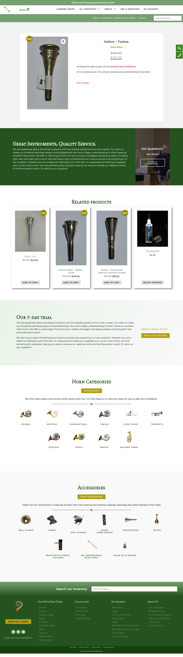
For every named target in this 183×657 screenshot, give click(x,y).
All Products (88, 9)
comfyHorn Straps (105, 531)
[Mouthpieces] (131, 520)
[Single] (105, 414)
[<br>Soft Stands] (78, 520)
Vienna (104, 447)
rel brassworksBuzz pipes (91, 556)
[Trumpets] (157, 414)
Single (105, 424)
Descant (54, 447)
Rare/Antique (78, 424)
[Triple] (79, 437)
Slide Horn (131, 424)
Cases (52, 530)
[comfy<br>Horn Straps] (105, 520)
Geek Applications (97, 651)
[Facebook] (18, 632)
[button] (63, 41)
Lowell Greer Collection (123, 66)
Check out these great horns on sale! (92, 2)
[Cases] (52, 520)
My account (151, 9)
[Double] (26, 414)
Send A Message (152, 163)
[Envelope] (13, 632)
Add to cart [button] (30, 282)
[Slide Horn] (131, 414)
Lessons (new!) (65, 9)
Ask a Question (129, 9)
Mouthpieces (121, 18)
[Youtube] (23, 632)
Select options (152, 282)
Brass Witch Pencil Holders (58, 556)
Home (96, 18)
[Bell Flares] (26, 520)
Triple (79, 447)
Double (26, 424)
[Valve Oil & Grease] (125, 545)
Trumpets (157, 424)
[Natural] (52, 414)
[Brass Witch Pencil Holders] (58, 545)
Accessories (106, 18)
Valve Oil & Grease (125, 555)
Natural (52, 424)
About (108, 9)
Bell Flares (26, 530)
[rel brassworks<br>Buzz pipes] (91, 545)
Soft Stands (78, 532)
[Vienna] (104, 437)
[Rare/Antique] (78, 414)
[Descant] (54, 437)
